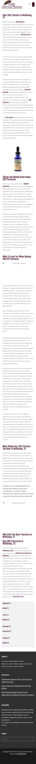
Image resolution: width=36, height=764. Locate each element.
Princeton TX (7, 631)
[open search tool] (30, 4)
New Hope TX (7, 626)
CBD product (20, 22)
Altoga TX (6, 608)
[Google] (7, 760)
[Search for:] (18, 739)
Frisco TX (5, 615)
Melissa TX (6, 620)
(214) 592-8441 (18, 597)
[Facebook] (3, 760)
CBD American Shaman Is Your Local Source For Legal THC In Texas (17, 681)
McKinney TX (7, 603)
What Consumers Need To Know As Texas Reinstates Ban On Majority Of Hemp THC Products (18, 694)
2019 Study (9, 117)
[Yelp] (10, 760)
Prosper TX (6, 638)
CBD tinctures (25, 35)
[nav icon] (33, 4)
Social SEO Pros (21, 754)
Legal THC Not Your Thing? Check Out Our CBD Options (16, 687)
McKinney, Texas (8, 551)
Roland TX (6, 643)
